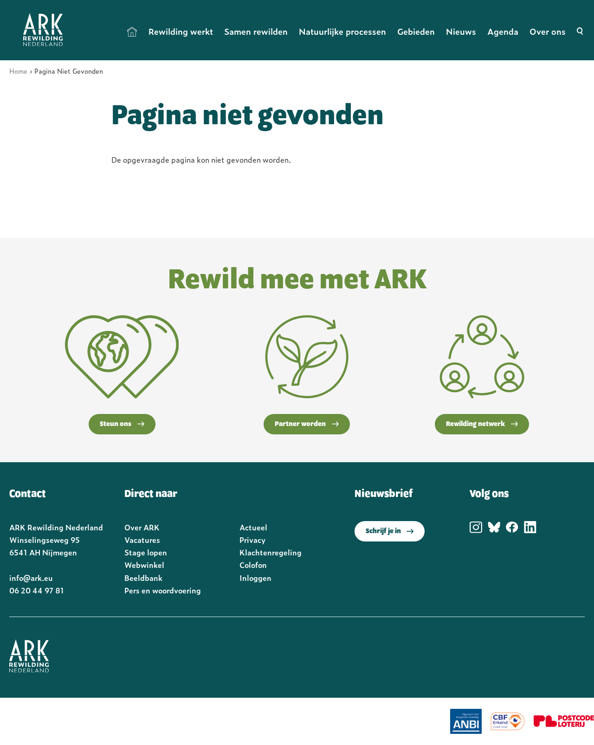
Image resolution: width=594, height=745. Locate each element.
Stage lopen (145, 552)
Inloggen (255, 577)
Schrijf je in (383, 531)
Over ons (547, 31)
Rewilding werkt (180, 31)
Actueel (253, 527)
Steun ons (115, 424)
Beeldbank (143, 577)
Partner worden (300, 424)
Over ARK (142, 527)
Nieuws (461, 31)
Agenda (502, 31)
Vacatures (142, 539)
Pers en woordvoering (162, 590)
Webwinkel (144, 564)
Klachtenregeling (270, 552)
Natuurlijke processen (342, 31)
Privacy (252, 539)
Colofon (253, 564)
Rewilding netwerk (475, 424)
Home (132, 31)
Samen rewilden (256, 31)
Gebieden (416, 31)
